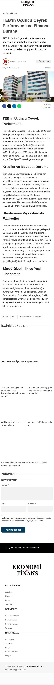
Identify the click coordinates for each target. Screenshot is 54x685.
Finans (7, 32)
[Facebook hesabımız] (9, 681)
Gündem (7, 21)
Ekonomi (8, 27)
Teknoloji (9, 53)
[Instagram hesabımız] (26, 681)
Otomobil (8, 59)
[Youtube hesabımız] (34, 681)
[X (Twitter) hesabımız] (17, 681)
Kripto (7, 43)
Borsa (7, 37)
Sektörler (9, 48)
